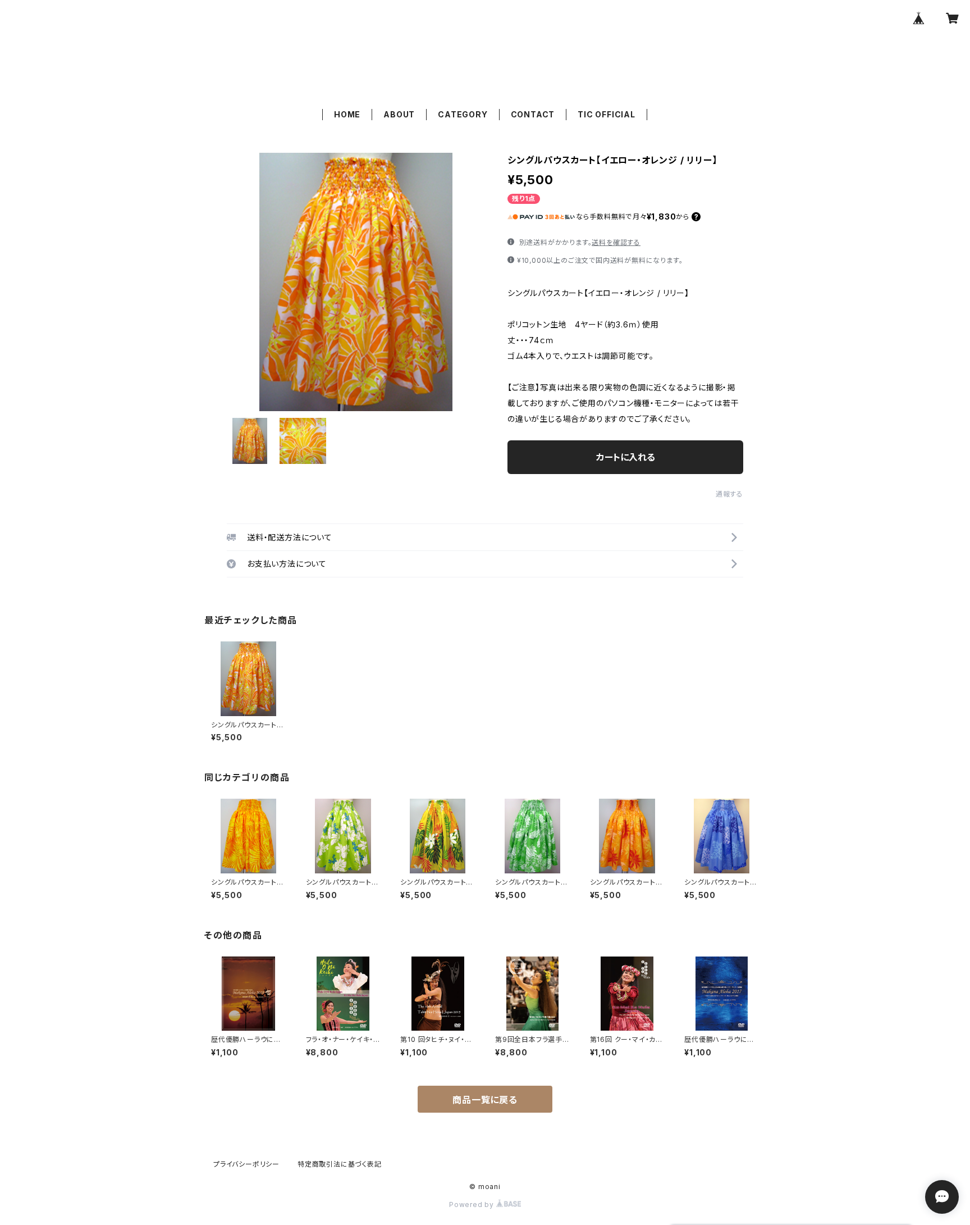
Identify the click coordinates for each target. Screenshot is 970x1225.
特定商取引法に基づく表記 (340, 1164)
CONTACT (533, 114)
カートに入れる (625, 457)
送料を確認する (616, 242)
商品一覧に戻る (485, 1099)
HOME (347, 114)
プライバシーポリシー (246, 1164)
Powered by (472, 1204)
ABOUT (399, 114)
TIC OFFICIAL (606, 114)
